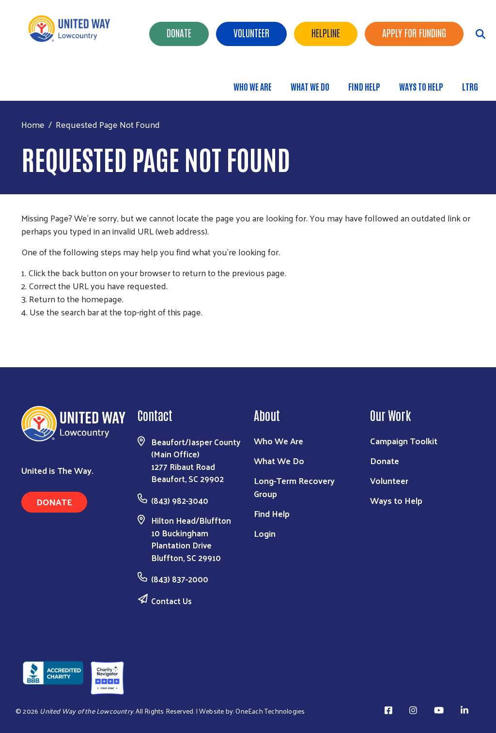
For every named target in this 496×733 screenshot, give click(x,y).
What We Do (310, 86)
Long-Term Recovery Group (294, 487)
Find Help (364, 86)
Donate (179, 32)
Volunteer (251, 32)
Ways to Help (421, 86)
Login (265, 533)
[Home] (73, 28)
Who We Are (252, 86)
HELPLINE (325, 32)
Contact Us (171, 600)
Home (33, 124)
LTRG (470, 86)
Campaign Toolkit (403, 440)
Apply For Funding (414, 32)
